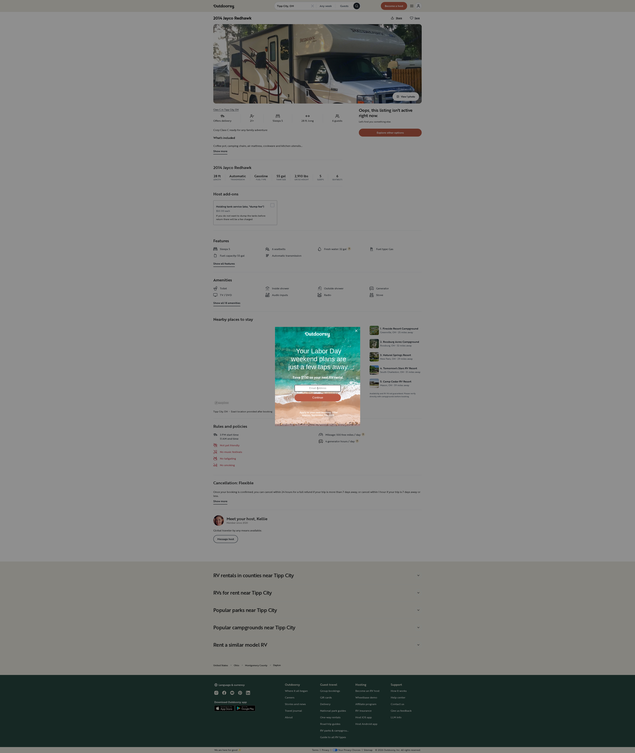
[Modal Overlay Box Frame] (317, 376)
